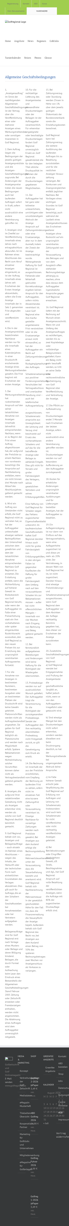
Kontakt (60, 1056)
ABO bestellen (60, 1065)
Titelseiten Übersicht (22, 1115)
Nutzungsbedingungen (60, 1094)
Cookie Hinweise (60, 1104)
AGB (60, 1112)
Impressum (60, 1119)
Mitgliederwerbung (22, 1155)
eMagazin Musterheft (22, 1104)
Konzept (22, 1070)
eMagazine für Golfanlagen (22, 1166)
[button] (61, 57)
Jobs (60, 1080)
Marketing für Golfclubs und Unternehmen (22, 1141)
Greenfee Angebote (47, 1069)
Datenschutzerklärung (60, 1087)
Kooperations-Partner (22, 1125)
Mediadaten (22, 1095)
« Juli (46, 1123)
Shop (60, 1073)
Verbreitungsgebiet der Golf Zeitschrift (22, 1083)
